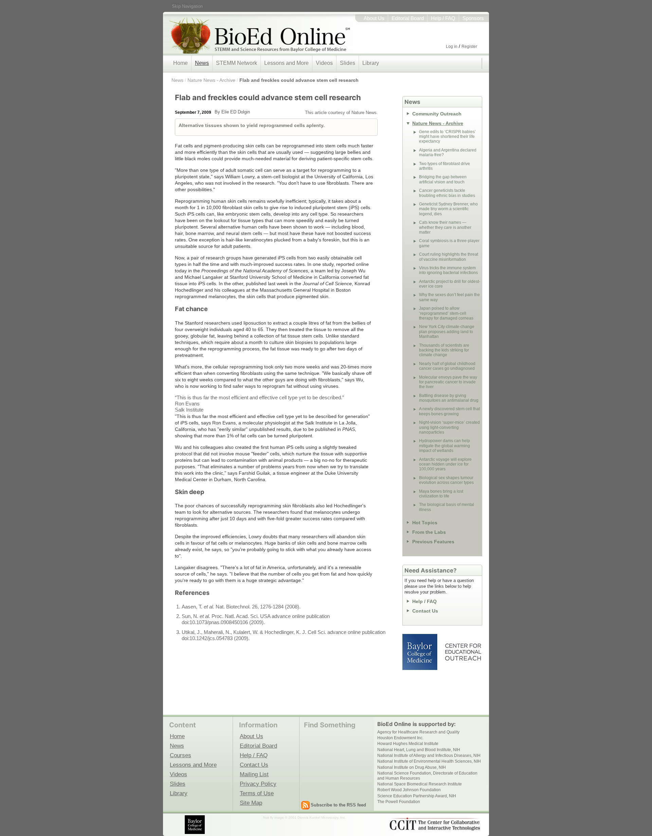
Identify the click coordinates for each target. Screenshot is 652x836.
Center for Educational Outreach (462, 652)
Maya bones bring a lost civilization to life (441, 493)
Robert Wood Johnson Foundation (409, 789)
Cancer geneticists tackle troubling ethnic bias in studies (447, 193)
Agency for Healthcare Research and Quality (418, 732)
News (202, 63)
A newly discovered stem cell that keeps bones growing (449, 411)
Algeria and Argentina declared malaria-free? (447, 152)
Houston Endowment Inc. (400, 737)
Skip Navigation (187, 6)
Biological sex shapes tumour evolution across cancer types (446, 480)
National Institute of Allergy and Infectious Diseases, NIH (429, 755)
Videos (324, 63)
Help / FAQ (443, 18)
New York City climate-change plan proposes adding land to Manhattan (446, 331)
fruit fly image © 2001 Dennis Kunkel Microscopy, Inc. (304, 817)
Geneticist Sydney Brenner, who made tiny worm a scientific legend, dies (448, 209)
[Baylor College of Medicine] (195, 824)
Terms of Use (257, 793)
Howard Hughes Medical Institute (407, 743)
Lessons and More (286, 63)
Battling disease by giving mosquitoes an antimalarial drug (448, 398)
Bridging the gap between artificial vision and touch (443, 179)
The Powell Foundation (398, 801)
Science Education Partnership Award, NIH (416, 796)
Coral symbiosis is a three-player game (449, 243)
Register (469, 46)
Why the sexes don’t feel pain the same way (449, 297)
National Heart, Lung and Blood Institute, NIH (418, 749)
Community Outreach (436, 113)
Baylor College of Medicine (420, 652)
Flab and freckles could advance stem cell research (299, 80)
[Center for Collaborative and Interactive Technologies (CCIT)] (434, 824)
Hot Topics (424, 522)
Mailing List (254, 774)
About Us (374, 18)
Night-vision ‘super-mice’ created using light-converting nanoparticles (449, 427)
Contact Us (425, 611)
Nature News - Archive (211, 80)
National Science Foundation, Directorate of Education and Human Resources (427, 775)
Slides (347, 63)
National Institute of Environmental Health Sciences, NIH (429, 761)
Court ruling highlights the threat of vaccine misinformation (448, 256)
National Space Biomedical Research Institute (419, 784)
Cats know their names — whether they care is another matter (445, 227)
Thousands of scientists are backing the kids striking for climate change (444, 350)
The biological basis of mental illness (446, 507)
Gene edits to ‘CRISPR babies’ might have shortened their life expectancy (447, 136)
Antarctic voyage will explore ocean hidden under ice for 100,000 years (445, 464)
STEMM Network (236, 63)
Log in (451, 46)
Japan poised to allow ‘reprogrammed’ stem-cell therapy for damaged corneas (446, 313)
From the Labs (429, 532)
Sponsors (473, 18)
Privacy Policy (258, 784)
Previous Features (433, 541)
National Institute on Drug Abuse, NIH (411, 767)
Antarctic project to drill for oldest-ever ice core (449, 284)
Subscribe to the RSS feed (338, 804)
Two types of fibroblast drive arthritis (444, 166)
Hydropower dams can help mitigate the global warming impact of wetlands (444, 445)
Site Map (251, 803)
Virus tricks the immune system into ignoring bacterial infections (448, 270)
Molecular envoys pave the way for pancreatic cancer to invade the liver (448, 382)
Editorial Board (408, 18)
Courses (180, 755)
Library (370, 63)
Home (180, 63)
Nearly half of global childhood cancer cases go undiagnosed (447, 366)
